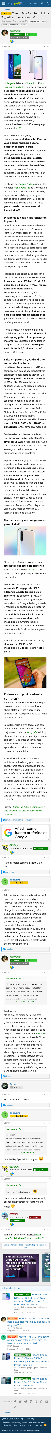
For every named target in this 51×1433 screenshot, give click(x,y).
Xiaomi (30, 83)
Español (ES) (28, 1418)
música (40, 1033)
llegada (11, 83)
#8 (48, 1229)
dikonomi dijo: (12, 978)
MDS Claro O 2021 (11, 1418)
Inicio (29, 1425)
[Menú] (4, 3)
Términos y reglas (19, 1422)
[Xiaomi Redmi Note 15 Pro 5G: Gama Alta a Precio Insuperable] (6, 1380)
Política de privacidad (37, 1422)
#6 (48, 1123)
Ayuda (22, 1425)
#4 (48, 972)
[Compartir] (44, 46)
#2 (48, 857)
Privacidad (38, 1425)
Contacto (6, 1422)
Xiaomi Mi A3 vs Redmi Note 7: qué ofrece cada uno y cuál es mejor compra (24, 810)
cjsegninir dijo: (12, 1129)
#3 (48, 890)
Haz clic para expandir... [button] (25, 1001)
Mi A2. (18, 128)
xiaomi (23, 24)
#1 (48, 46)
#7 (48, 1179)
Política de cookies (9, 1425)
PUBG (16, 1307)
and (19, 820)
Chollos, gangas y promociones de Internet (30, 1308)
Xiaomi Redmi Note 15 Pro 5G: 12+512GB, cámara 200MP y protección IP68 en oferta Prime (30, 1299)
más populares (22, 187)
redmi (4, 24)
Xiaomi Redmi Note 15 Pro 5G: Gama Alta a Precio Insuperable (30, 1382)
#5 (48, 1094)
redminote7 (14, 24)
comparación (34, 21)
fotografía (31, 732)
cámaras (32, 569)
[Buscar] (47, 3)
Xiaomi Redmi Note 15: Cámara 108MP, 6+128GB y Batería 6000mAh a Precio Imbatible (31, 1359)
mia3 (44, 21)
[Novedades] (42, 3)
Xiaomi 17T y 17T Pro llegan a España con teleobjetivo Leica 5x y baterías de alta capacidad (28, 1340)
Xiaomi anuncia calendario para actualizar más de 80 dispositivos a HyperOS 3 (28, 1322)
